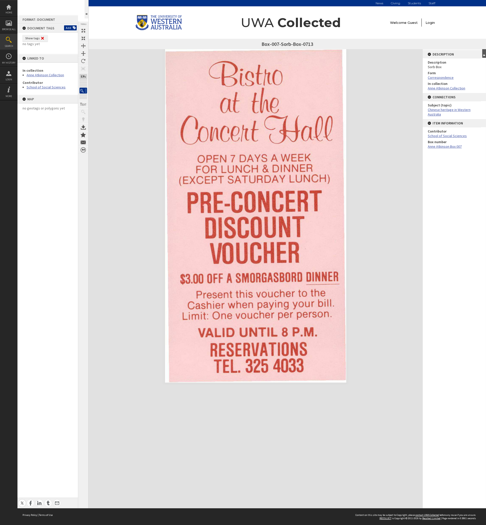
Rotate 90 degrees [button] (83, 61)
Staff (432, 3)
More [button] (9, 96)
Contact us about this (83, 142)
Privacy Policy (30, 515)
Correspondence (441, 77)
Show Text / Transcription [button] (83, 104)
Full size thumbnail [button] (83, 30)
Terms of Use (46, 515)
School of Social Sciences (46, 87)
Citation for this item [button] (83, 150)
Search (9, 46)
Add (68, 28)
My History (8, 62)
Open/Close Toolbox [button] (86, 9)
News (379, 3)
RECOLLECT (385, 518)
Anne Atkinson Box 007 (445, 146)
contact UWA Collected (427, 515)
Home (9, 12)
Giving (395, 3)
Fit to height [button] (83, 53)
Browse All (9, 29)
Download (83, 127)
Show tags (32, 38)
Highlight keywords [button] (83, 119)
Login (9, 79)
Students (414, 3)
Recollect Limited (431, 518)
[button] (83, 90)
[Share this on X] (22, 500)
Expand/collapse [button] (484, 53)
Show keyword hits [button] (83, 112)
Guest (413, 23)
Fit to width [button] (83, 46)
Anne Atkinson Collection (45, 75)
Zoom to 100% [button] (83, 68)
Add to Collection (83, 135)
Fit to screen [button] (83, 38)
